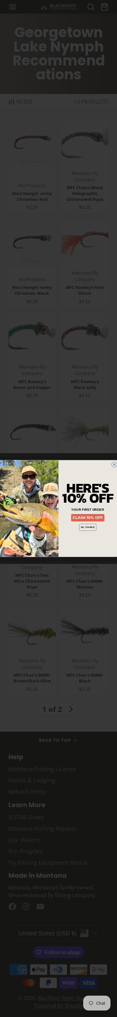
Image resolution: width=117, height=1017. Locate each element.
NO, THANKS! (88, 527)
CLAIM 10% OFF (87, 517)
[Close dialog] (114, 464)
